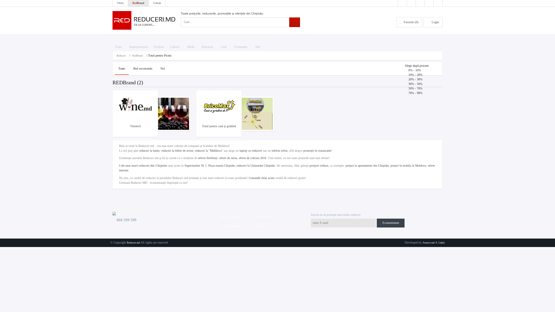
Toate (121, 68)
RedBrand (137, 55)
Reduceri (121, 55)
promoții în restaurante (317, 150)
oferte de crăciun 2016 (252, 158)
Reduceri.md (133, 242)
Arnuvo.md (428, 242)
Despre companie (230, 217)
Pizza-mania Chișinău (221, 165)
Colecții (157, 3)
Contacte (260, 226)
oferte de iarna (228, 158)
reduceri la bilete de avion (177, 150)
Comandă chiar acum (261, 178)
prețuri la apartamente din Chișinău (367, 165)
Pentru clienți (264, 217)
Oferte (120, 3)
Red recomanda (142, 68)
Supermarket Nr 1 (195, 165)
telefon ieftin (279, 150)
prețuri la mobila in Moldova (408, 165)
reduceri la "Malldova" (209, 150)
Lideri (442, 242)
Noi (162, 68)
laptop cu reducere (251, 150)
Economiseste (390, 222)
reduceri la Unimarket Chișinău (256, 165)
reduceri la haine (149, 150)
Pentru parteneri (229, 226)
